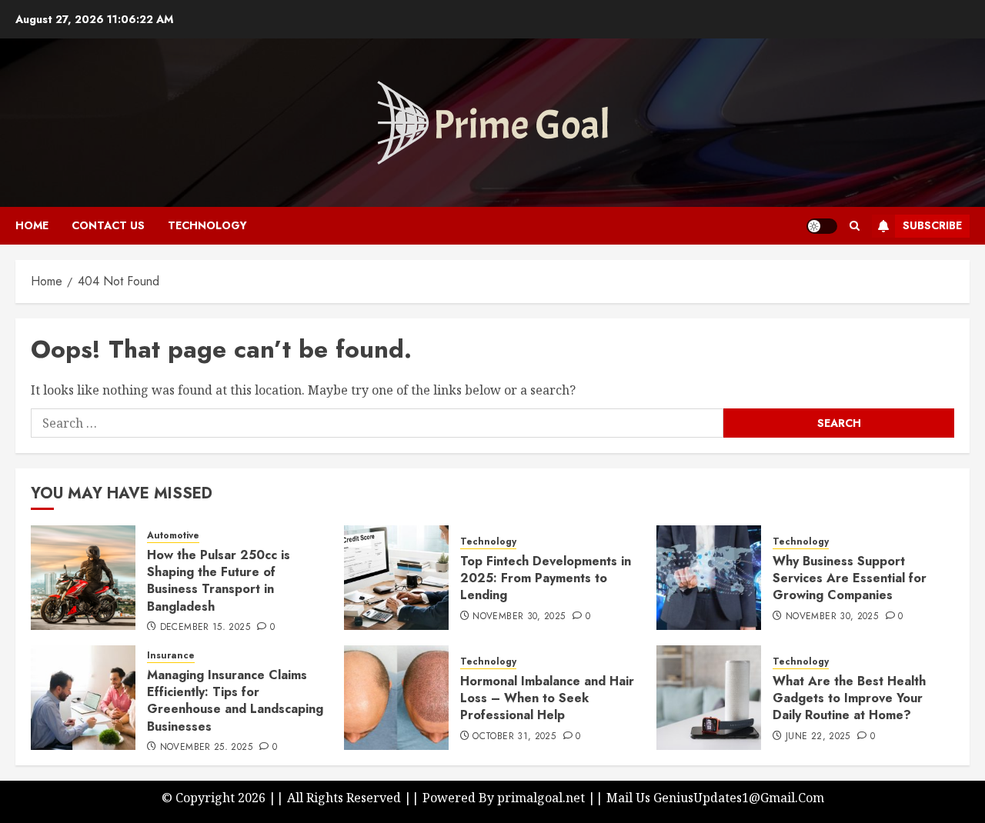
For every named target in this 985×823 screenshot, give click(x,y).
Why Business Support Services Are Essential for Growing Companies (850, 578)
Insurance (171, 655)
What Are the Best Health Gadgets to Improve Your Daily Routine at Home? (849, 698)
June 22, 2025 (818, 737)
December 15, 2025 (205, 627)
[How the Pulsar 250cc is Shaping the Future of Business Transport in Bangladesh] (83, 577)
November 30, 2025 (518, 617)
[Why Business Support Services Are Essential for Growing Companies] (708, 577)
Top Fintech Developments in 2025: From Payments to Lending (545, 578)
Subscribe (932, 225)
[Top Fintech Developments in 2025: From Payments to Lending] (396, 577)
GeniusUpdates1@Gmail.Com (738, 797)
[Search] (854, 226)
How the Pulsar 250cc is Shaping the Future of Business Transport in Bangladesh (218, 580)
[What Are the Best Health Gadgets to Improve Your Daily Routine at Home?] (708, 697)
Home (31, 225)
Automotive (173, 535)
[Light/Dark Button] (821, 226)
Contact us (108, 225)
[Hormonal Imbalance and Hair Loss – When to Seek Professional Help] (396, 697)
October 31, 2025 (514, 737)
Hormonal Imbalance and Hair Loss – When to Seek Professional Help (547, 698)
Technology (207, 225)
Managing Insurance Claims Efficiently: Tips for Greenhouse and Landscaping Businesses (235, 700)
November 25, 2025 (206, 747)
